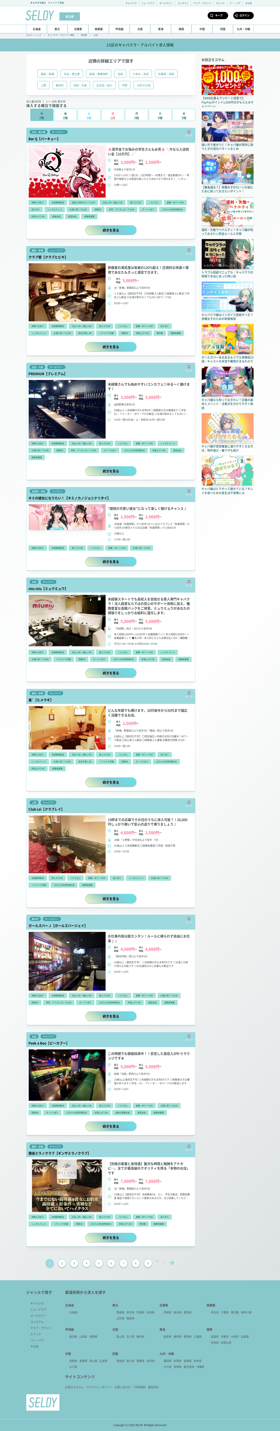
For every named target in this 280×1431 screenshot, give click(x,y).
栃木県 (178, 1312)
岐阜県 (168, 1336)
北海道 (73, 1312)
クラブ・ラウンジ (202, 3)
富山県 (120, 1336)
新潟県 (73, 1336)
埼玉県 (215, 1312)
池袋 (120, 74)
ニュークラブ (148, 3)
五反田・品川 (104, 85)
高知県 (151, 1361)
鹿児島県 (189, 1367)
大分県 (168, 1367)
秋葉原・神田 (166, 74)
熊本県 (198, 1361)
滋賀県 (215, 1336)
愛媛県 (141, 1361)
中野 (124, 85)
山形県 (120, 1318)
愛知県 (188, 1336)
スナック (220, 3)
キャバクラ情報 (56, 2)
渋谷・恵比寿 (72, 74)
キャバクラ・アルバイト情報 (61, 35)
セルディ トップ (33, 35)
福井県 (141, 1336)
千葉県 (225, 1312)
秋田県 (151, 1312)
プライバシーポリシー (99, 1387)
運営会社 (153, 1387)
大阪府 (235, 1336)
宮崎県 (178, 1367)
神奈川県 (246, 1312)
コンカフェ (183, 3)
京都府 (225, 1336)
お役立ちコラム (74, 1387)
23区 (95, 35)
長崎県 (188, 1361)
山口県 (73, 1367)
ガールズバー (166, 3)
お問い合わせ (123, 1387)
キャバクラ (131, 3)
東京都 (84, 35)
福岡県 (168, 1361)
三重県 (198, 1336)
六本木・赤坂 (141, 74)
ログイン (244, 15)
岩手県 (130, 1312)
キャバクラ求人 (38, 2)
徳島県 (120, 1361)
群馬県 (188, 1312)
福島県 (130, 1318)
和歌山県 (226, 1342)
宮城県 (141, 1312)
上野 (43, 85)
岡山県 (93, 1361)
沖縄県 (200, 1367)
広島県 (103, 1361)
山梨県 (83, 1336)
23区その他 (143, 85)
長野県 (93, 1336)
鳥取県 (73, 1361)
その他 (248, 3)
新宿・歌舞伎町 (98, 74)
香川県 (130, 1361)
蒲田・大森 (80, 85)
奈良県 (215, 1342)
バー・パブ (234, 3)
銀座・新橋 (47, 74)
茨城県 (168, 1312)
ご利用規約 (139, 1387)
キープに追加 (189, 132)
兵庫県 (245, 1336)
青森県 (120, 1312)
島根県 (83, 1361)
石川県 (130, 1336)
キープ (219, 15)
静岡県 (178, 1336)
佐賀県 (178, 1361)
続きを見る (119, 230)
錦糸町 (60, 85)
